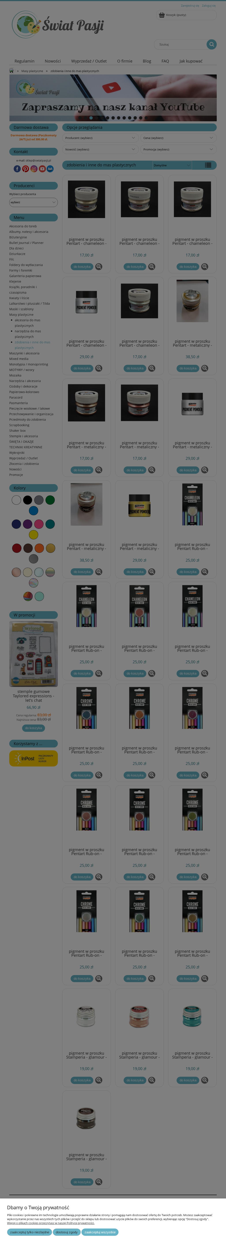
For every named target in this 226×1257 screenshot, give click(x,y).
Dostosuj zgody (67, 1232)
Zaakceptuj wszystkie (100, 1232)
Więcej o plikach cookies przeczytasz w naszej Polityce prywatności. (50, 1223)
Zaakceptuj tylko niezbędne (29, 1232)
